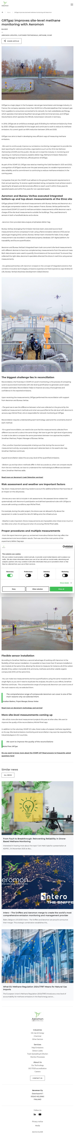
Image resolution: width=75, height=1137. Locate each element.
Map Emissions (37, 1048)
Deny (14, 589)
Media (37, 1126)
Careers (38, 1072)
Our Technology (37, 1065)
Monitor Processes (37, 1057)
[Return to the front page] (5, 4)
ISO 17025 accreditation (37, 1068)
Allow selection (37, 589)
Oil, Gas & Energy (37, 1033)
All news (8, 775)
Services (37, 1045)
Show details (64, 583)
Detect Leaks (37, 1051)
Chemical (37, 1036)
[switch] (28, 575)
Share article (13, 41)
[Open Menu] (72, 4)
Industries (37, 1030)
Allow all (61, 589)
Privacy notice (37, 1121)
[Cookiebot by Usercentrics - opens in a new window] (64, 546)
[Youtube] (40, 1114)
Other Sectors (37, 1039)
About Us (37, 1062)
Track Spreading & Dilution (37, 1054)
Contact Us (37, 1078)
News (8, 12)
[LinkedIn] (35, 1114)
